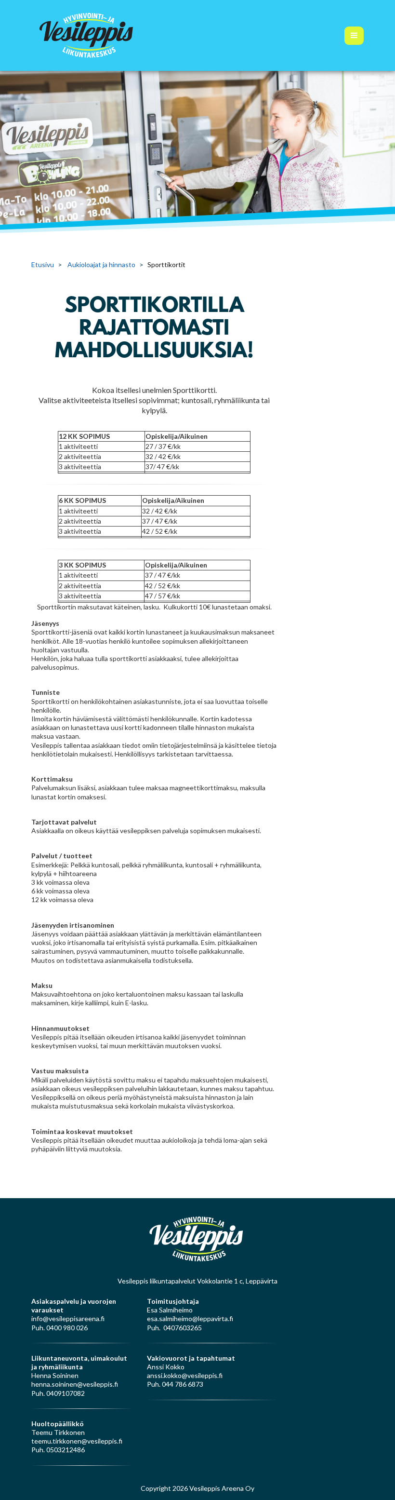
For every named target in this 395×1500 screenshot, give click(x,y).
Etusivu (42, 264)
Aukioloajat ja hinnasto (101, 264)
